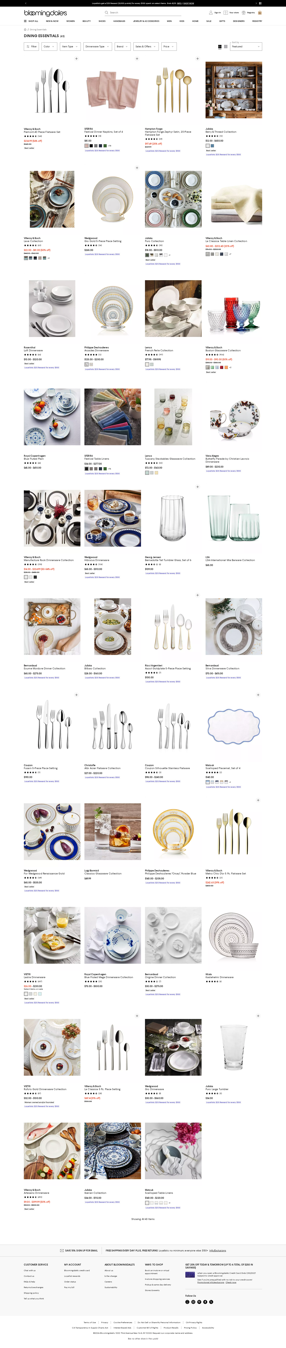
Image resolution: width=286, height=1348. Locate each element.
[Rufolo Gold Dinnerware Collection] (52, 1047)
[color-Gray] (95, 145)
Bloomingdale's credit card (77, 1270)
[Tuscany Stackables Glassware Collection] (173, 416)
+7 (230, 254)
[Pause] (260, 3)
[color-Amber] (156, 472)
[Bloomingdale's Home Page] (45, 13)
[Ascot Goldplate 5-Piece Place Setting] (173, 626)
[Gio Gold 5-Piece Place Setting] (112, 199)
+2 (49, 258)
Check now (231, 1282)
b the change (111, 1276)
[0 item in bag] (260, 12)
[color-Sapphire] (217, 782)
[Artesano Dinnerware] (52, 1151)
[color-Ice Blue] (151, 364)
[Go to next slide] (256, 3)
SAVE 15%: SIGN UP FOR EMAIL (81, 1250)
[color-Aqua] (40, 994)
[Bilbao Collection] (112, 626)
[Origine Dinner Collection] (173, 935)
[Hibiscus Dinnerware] (112, 518)
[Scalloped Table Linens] (173, 1151)
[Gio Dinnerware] (173, 1047)
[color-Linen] (35, 994)
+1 (169, 255)
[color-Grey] (91, 468)
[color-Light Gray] (44, 258)
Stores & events (152, 1290)
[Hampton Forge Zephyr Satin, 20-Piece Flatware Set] (173, 90)
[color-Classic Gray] (147, 1203)
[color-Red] (221, 367)
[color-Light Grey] (26, 258)
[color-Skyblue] (207, 782)
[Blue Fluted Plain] (52, 416)
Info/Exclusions (217, 1250)
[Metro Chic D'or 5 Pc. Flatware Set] (234, 831)
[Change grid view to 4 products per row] (219, 47)
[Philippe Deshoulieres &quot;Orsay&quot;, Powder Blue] (173, 831)
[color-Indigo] (221, 254)
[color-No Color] (91, 364)
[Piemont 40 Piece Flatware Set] (52, 90)
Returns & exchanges (33, 1287)
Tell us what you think (34, 1298)
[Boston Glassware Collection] (234, 308)
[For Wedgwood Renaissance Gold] (52, 831)
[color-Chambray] (212, 145)
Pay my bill (69, 1287)
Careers (108, 1282)
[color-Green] (212, 367)
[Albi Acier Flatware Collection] (112, 726)
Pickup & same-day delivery (158, 1285)
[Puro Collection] (173, 199)
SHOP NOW (181, 3)
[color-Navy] (100, 145)
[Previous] (27, 90)
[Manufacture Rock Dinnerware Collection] (52, 518)
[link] (52, 138)
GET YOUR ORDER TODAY (111, 3)
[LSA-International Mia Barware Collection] (234, 518)
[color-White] (207, 145)
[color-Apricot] (226, 367)
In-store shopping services (157, 1279)
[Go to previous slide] (26, 3)
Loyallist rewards (72, 1276)
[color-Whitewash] (156, 255)
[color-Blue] (217, 367)
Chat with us (30, 1270)
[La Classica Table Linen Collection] (234, 199)
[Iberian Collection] (112, 1151)
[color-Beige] (40, 258)
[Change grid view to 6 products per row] (225, 46)
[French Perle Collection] (173, 308)
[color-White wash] (165, 255)
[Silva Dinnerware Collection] (234, 626)
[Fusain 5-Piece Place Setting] (52, 726)
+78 (109, 146)
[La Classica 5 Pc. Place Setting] (112, 1047)
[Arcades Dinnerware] (112, 308)
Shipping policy (31, 1293)
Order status (70, 1282)
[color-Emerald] (105, 145)
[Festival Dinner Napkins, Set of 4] (112, 90)
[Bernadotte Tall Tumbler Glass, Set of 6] (173, 518)
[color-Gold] (151, 255)
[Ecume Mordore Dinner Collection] (52, 626)
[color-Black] (91, 145)
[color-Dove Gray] (207, 254)
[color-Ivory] (217, 254)
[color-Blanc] (30, 577)
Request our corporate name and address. (173, 1333)
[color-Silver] (161, 255)
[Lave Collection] (52, 199)
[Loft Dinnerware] (52, 308)
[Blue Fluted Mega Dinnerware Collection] (112, 935)
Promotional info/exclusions (210, 1282)
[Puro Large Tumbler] (234, 1047)
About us (109, 1270)
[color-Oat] (221, 782)
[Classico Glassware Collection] (112, 831)
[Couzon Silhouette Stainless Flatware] (173, 726)
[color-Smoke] (207, 367)
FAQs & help (29, 1282)
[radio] (86, 146)
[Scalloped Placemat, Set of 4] (234, 726)
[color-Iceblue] (212, 782)
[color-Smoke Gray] (226, 782)
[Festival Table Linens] (112, 416)
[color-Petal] (86, 145)
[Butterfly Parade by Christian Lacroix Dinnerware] (234, 416)
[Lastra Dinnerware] (52, 935)
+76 (109, 469)
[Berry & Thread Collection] (234, 90)
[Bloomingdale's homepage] (26, 30)
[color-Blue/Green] (30, 258)
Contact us (29, 1276)
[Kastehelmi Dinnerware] (234, 935)
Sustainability (111, 1287)
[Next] (76, 90)
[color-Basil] (147, 255)
